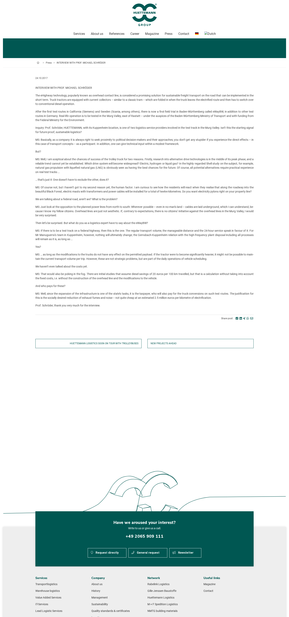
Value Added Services (48, 597)
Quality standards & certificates (110, 611)
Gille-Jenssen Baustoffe (161, 591)
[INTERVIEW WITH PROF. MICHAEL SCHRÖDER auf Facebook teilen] (237, 318)
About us (96, 584)
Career (134, 34)
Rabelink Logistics (158, 584)
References (116, 34)
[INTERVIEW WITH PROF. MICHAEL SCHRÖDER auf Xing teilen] (244, 318)
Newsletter (185, 552)
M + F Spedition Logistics (162, 604)
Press (49, 62)
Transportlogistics (46, 584)
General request (147, 552)
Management (99, 597)
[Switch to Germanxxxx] (197, 34)
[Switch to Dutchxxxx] (210, 34)
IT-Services (41, 604)
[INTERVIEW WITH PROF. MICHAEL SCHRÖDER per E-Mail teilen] (251, 318)
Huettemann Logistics (160, 597)
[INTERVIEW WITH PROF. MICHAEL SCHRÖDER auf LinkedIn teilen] (240, 318)
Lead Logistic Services (48, 611)
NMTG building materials (162, 611)
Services (79, 34)
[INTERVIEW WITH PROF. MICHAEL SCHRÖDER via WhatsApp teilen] (248, 318)
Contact (208, 591)
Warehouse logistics (47, 591)
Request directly (107, 552)
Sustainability (99, 604)
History (95, 591)
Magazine (209, 584)
